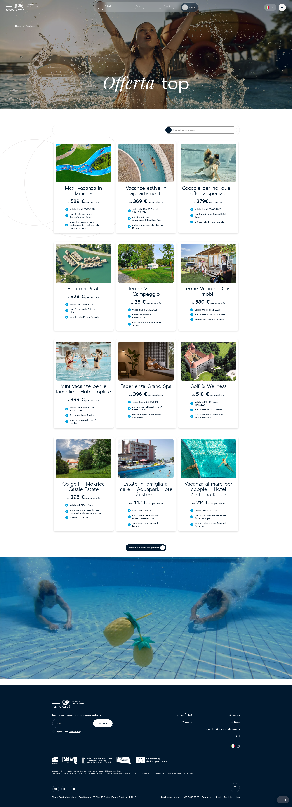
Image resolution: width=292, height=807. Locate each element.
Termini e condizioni (211, 797)
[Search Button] (168, 130)
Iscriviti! (103, 723)
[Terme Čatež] (22, 7)
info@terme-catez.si (170, 797)
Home (18, 26)
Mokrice (187, 722)
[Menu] (282, 7)
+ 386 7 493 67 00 (190, 797)
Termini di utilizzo (232, 797)
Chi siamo (233, 715)
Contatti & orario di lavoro (222, 729)
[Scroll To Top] (235, 787)
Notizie (235, 722)
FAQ (237, 736)
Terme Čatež (183, 715)
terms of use (74, 731)
